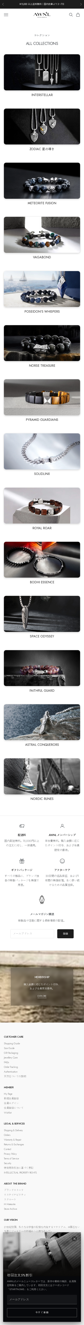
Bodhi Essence (42, 582)
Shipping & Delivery (13, 1130)
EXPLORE (42, 996)
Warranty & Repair (12, 1140)
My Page (8, 1094)
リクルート (10, 1199)
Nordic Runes (42, 799)
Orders (7, 1135)
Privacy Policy (10, 1154)
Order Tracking (11, 1067)
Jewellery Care (10, 1057)
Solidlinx (42, 474)
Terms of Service (11, 1158)
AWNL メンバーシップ (62, 835)
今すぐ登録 (42, 1312)
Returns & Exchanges (14, 1144)
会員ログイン (11, 1103)
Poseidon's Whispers (42, 311)
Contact (7, 1149)
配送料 (22, 835)
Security (7, 1163)
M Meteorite (9, 1204)
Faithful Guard (42, 690)
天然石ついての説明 (15, 1076)
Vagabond (42, 257)
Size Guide (9, 1048)
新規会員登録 (11, 1098)
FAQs (6, 1062)
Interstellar (42, 95)
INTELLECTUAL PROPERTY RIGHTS (20, 1172)
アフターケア (62, 870)
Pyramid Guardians (42, 419)
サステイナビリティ (15, 1195)
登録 (65, 934)
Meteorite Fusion (42, 203)
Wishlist (8, 1112)
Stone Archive (10, 1209)
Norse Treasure (42, 365)
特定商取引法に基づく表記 (18, 1168)
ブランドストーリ (14, 1190)
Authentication (10, 1072)
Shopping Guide (12, 1043)
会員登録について (14, 1108)
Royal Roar (42, 528)
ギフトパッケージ (21, 870)
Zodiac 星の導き (42, 149)
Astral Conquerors (42, 744)
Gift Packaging (11, 1053)
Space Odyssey (42, 636)
